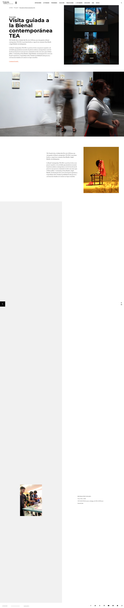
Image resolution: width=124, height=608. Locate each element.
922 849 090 (5, 606)
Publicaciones (69, 2)
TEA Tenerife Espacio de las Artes (10, 3)
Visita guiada (16, 7)
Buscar (121, 3)
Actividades (46, 2)
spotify (117, 605)
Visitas (97, 2)
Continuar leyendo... (14, 61)
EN (121, 304)
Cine (93, 2)
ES (121, 302)
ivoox (113, 605)
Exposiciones (38, 2)
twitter (95, 605)
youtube (108, 605)
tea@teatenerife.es (26, 606)
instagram (99, 605)
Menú (2, 304)
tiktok (122, 605)
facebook (90, 605)
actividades (11, 7)
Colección (61, 2)
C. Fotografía (79, 2)
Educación (87, 2)
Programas (54, 2)
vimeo (104, 605)
